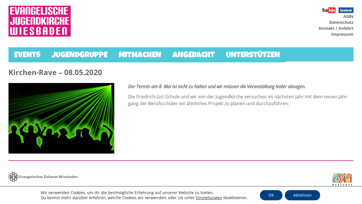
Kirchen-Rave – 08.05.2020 (55, 72)
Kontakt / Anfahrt (336, 28)
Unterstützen (253, 56)
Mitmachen (140, 56)
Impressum (342, 34)
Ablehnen (302, 195)
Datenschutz (341, 22)
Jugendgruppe (79, 56)
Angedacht (194, 56)
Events (27, 56)
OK (271, 195)
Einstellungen (209, 197)
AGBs (348, 16)
